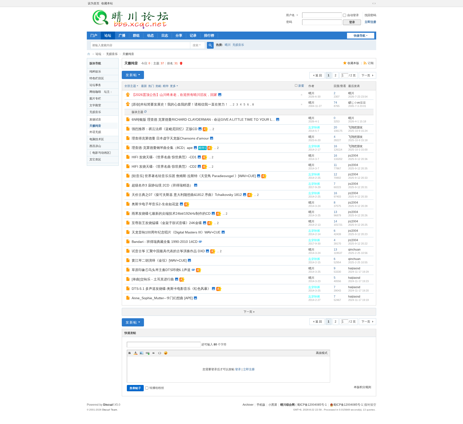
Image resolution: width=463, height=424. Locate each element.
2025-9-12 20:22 (358, 243)
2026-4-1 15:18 (357, 121)
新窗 (301, 85)
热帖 (158, 86)
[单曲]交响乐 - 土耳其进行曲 (153, 279)
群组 (136, 35)
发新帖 (131, 75)
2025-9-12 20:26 (358, 215)
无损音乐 (238, 44)
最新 (144, 86)
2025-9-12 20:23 (358, 234)
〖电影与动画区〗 (101, 152)
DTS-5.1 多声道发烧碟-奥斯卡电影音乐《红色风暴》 (171, 289)
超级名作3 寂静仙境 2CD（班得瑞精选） (162, 185)
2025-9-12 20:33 (358, 177)
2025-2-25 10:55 (358, 262)
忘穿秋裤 (314, 127)
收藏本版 (353, 63)
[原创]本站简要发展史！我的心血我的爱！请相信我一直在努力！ (180, 104)
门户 (93, 35)
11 (335, 165)
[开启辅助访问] (369, 3)
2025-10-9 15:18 (358, 140)
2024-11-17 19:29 (358, 271)
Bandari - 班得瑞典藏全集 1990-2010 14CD (164, 242)
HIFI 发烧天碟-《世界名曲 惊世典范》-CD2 (164, 166)
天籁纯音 (128, 54)
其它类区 (95, 159)
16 (335, 146)
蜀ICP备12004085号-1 (312, 404)
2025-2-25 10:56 (358, 253)
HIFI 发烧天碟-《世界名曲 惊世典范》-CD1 (164, 157)
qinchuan (354, 249)
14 (335, 221)
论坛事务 (95, 85)
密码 (289, 22)
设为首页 (93, 3)
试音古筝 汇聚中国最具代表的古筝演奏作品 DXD (168, 251)
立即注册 (370, 22)
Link (147, 353)
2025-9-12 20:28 (358, 206)
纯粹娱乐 (95, 71)
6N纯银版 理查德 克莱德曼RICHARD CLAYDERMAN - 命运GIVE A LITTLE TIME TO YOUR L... (203, 119)
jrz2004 (353, 155)
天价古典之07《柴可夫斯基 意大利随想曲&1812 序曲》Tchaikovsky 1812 (187, 195)
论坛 (107, 35)
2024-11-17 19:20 (358, 290)
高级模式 (321, 353)
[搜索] (210, 45)
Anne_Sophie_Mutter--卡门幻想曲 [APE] (162, 298)
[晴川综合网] (130, 18)
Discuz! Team (109, 409)
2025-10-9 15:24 (358, 130)
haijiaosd (354, 268)
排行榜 (209, 35)
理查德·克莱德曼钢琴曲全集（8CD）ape (162, 148)
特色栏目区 (96, 78)
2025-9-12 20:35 (358, 168)
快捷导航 (359, 35)
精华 (166, 86)
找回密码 (370, 15)
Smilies (165, 353)
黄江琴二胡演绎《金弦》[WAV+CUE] (159, 260)
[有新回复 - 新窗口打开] (128, 120)
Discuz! (108, 404)
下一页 (365, 75)
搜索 (195, 45)
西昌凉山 (95, 146)
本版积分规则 (362, 387)
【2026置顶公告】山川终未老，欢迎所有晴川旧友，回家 (174, 95)
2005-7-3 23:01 (357, 106)
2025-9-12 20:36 (358, 159)
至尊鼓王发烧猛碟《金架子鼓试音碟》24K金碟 (167, 223)
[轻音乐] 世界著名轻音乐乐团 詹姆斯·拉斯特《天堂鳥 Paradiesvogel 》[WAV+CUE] (194, 176)
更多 (173, 86)
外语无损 (95, 132)
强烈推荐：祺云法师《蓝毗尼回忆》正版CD (164, 129)
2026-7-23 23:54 (358, 96)
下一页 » (249, 311)
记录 (193, 35)
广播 (122, 35)
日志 (164, 35)
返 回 (318, 75)
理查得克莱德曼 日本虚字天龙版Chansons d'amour (170, 138)
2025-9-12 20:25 (358, 224)
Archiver (248, 404)
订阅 (371, 63)
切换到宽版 (374, 3)
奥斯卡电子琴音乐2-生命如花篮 (155, 204)
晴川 (228, 44)
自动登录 (353, 15)
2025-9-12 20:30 (358, 196)
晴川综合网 (89, 54)
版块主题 (137, 112)
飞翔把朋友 (355, 127)
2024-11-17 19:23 (358, 281)
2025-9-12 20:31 (358, 187)
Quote (153, 353)
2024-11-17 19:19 (358, 299)
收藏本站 (107, 3)
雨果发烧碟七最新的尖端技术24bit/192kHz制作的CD (171, 213)
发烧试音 (95, 119)
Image (141, 353)
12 (335, 174)
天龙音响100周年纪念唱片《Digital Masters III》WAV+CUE (176, 232)
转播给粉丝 (157, 388)
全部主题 (130, 86)
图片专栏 (95, 98)
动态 (150, 35)
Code (159, 353)
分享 (179, 35)
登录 (238, 369)
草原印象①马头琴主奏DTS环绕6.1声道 (161, 270)
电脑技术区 (96, 139)
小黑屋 (272, 404)
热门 (151, 86)
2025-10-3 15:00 (358, 149)
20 (335, 127)
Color (135, 353)
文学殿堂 (95, 105)
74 (335, 102)
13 (335, 212)
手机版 (261, 404)
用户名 (290, 15)
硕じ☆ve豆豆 (357, 102)
